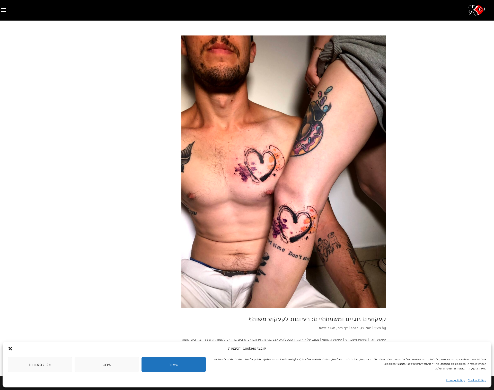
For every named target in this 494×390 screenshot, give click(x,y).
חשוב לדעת (327, 327)
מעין (377, 327)
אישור (173, 364)
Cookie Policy (477, 380)
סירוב (107, 364)
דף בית (343, 327)
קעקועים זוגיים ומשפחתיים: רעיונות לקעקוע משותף (317, 318)
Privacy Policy (455, 380)
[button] (10, 348)
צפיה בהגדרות (40, 364)
